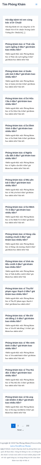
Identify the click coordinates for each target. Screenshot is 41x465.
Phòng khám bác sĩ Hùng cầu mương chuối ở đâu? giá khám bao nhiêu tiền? (20, 237)
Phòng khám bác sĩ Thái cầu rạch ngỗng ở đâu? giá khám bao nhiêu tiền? (20, 47)
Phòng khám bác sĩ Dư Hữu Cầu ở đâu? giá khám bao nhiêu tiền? (19, 101)
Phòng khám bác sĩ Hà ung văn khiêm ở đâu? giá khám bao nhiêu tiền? (19, 400)
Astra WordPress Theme (20, 446)
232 (27, 425)
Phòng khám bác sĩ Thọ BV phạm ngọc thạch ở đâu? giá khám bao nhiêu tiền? (20, 291)
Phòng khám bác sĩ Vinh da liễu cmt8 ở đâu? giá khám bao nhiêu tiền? (19, 264)
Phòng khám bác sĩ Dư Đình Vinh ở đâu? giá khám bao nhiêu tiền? (19, 128)
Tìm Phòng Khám (13, 4)
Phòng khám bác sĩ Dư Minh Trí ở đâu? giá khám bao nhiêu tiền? (19, 210)
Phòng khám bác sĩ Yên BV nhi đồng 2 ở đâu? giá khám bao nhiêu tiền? (19, 318)
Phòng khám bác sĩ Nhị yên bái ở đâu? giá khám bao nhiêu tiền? (19, 183)
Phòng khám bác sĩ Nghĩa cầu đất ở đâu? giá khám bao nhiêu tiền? (20, 155)
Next (20, 430)
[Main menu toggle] (36, 4)
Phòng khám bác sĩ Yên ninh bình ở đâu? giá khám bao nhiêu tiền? (20, 345)
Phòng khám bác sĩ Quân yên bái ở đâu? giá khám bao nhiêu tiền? (20, 74)
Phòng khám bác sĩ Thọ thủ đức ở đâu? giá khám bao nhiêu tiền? (19, 373)
